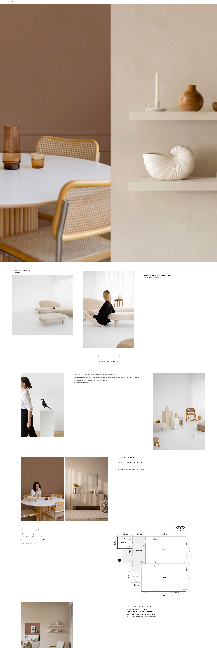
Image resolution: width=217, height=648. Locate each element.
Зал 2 (119, 469)
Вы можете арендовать (98, 356)
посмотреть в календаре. (136, 462)
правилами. (154, 614)
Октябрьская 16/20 (25, 534)
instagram (115, 361)
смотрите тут (88, 382)
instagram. (146, 609)
